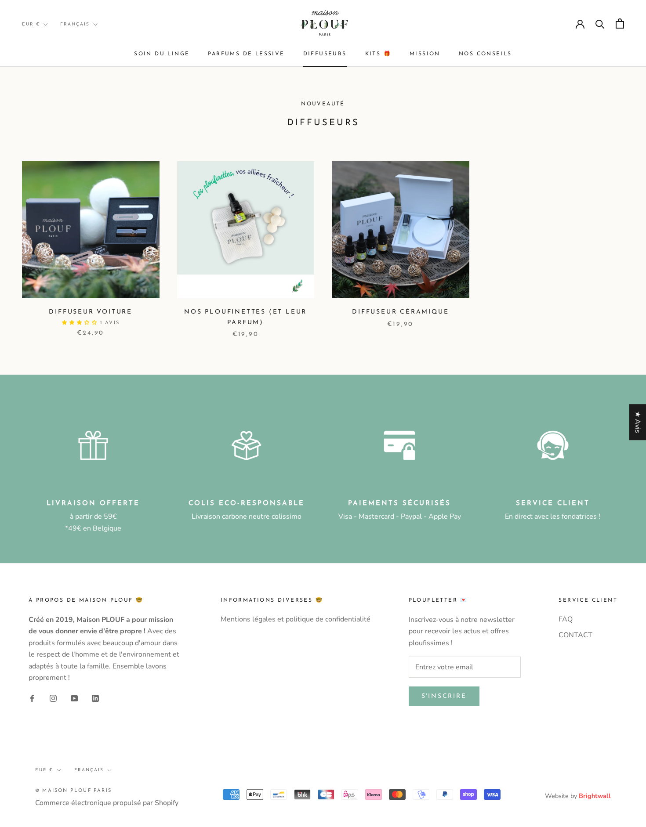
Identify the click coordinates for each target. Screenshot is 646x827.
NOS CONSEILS (485, 54)
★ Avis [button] (637, 422)
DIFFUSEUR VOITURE (90, 312)
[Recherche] (600, 23)
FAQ (566, 619)
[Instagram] (53, 698)
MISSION (425, 54)
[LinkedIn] (95, 698)
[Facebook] (32, 698)
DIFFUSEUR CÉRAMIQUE (400, 312)
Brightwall (595, 795)
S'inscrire (444, 696)
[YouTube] (74, 698)
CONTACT (575, 635)
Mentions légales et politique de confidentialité (295, 619)
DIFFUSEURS (325, 54)
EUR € (31, 24)
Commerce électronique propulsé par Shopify (106, 803)
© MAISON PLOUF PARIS (73, 790)
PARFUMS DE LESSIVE (246, 54)
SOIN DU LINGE (161, 54)
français (75, 24)
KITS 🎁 (378, 54)
